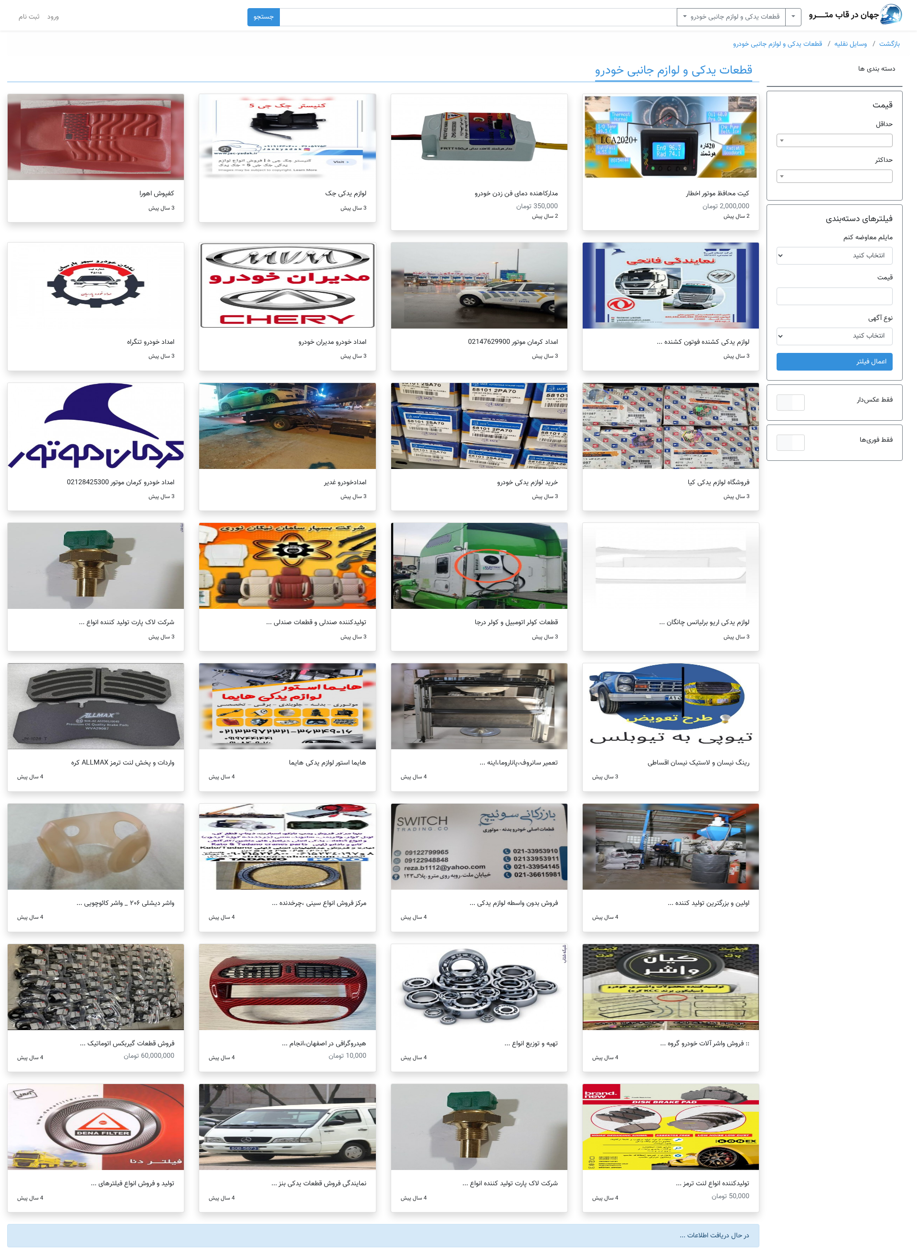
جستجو (264, 16)
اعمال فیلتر (871, 361)
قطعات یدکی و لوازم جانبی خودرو (734, 16)
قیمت (885, 277)
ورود (53, 16)
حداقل (884, 124)
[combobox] (835, 140)
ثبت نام (29, 16)
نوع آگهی (880, 318)
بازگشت (889, 44)
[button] (791, 402)
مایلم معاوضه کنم (868, 237)
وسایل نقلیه (850, 44)
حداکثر (884, 160)
